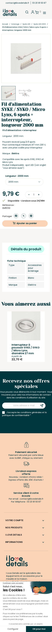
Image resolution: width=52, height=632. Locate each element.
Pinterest (31, 216)
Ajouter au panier (26, 223)
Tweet (23, 216)
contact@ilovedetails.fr (17, 2)
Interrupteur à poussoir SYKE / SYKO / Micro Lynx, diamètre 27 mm (26, 349)
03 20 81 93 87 (39, 2)
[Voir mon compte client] (32, 13)
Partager (16, 216)
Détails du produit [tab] (26, 249)
